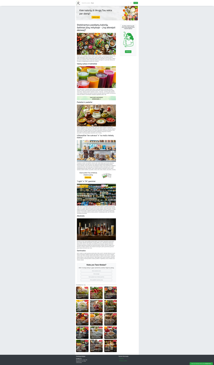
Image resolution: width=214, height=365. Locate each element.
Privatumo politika (123, 360)
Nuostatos (121, 358)
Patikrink (128, 51)
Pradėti (135, 3)
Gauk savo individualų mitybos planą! (201, 363)
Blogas (92, 3)
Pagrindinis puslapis (86, 3)
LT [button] (130, 3)
